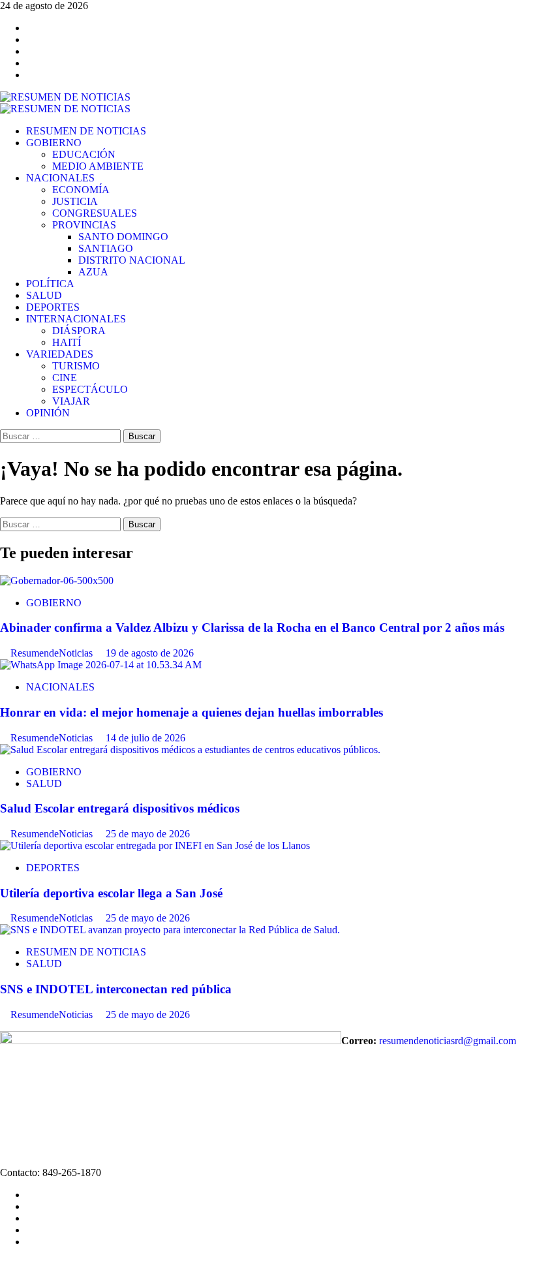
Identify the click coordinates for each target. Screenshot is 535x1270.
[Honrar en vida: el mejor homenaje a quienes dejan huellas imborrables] (101, 664)
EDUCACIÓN (83, 154)
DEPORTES (53, 307)
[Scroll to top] (4, 1263)
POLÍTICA (50, 283)
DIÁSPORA (79, 330)
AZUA (93, 271)
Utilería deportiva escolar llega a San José (111, 893)
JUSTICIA (75, 201)
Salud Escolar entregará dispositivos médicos (119, 808)
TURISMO (76, 365)
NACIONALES (60, 177)
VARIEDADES (59, 354)
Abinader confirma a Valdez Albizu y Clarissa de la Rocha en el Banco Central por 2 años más (252, 627)
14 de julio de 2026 (145, 737)
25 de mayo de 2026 (148, 833)
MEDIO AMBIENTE (98, 166)
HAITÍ (66, 342)
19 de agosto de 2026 (150, 652)
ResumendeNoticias (52, 652)
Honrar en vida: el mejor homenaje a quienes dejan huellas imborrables (191, 712)
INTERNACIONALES (76, 318)
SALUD (44, 295)
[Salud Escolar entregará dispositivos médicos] (190, 749)
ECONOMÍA (81, 189)
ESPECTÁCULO (90, 389)
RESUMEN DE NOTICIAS (86, 130)
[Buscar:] (61, 435)
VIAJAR (71, 401)
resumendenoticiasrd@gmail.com (447, 1040)
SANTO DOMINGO (123, 236)
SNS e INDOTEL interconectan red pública (116, 989)
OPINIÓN (48, 412)
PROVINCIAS (84, 224)
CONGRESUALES (94, 213)
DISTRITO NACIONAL (131, 260)
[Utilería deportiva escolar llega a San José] (155, 845)
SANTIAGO (105, 248)
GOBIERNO (54, 142)
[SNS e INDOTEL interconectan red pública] (170, 929)
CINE (64, 377)
